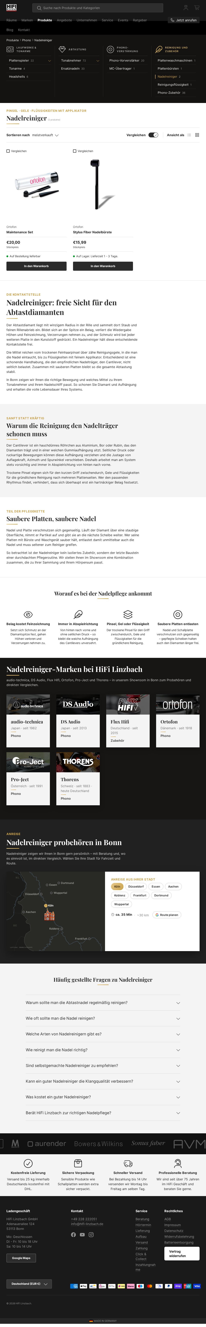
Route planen (169, 915)
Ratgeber (140, 20)
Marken (27, 20)
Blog (9, 30)
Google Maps (21, 1258)
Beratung (142, 1219)
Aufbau (141, 1236)
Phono (26, 40)
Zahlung (142, 1248)
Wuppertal (121, 904)
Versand (142, 1242)
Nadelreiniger (43, 40)
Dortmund (161, 895)
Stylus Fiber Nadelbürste (92, 232)
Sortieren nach (18, 135)
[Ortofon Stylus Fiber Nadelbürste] (103, 185)
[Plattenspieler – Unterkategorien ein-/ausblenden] (43, 60)
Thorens (70, 779)
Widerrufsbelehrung (179, 1236)
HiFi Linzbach (23, 1303)
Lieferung (143, 1231)
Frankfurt (139, 895)
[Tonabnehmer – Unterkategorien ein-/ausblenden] (93, 60)
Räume (11, 20)
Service (107, 20)
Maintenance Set (19, 232)
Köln (117, 886)
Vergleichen (136, 135)
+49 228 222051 (84, 1219)
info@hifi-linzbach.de (87, 1224)
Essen (156, 886)
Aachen (173, 886)
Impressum (172, 1225)
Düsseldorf (136, 886)
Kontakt (24, 30)
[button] (197, 7)
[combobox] (97, 7)
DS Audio (70, 721)
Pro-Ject (20, 779)
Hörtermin (143, 1225)
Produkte (45, 20)
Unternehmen (87, 20)
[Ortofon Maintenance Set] (36, 185)
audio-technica (27, 721)
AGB (167, 1219)
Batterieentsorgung (179, 1242)
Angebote (64, 20)
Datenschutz (173, 1231)
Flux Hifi (120, 721)
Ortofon (169, 721)
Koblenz (119, 895)
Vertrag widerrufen (177, 1253)
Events (123, 20)
